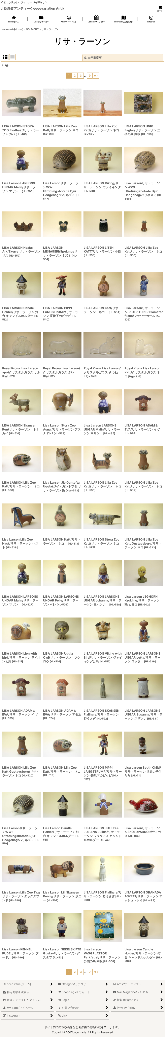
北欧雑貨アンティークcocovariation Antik (32, 8)
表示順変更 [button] (95, 57)
